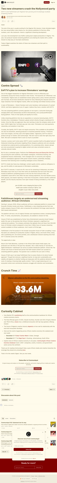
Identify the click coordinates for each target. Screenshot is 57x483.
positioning (18, 315)
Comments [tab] (4, 400)
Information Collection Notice (28, 454)
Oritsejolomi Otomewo (25, 16)
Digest (3, 6)
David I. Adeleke (8, 426)
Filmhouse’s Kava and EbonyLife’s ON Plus (41, 152)
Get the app (34, 478)
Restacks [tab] (11, 400)
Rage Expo (22, 338)
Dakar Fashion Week (22, 335)
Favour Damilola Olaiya (12, 16)
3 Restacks (18, 379)
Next (51, 389)
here (24, 350)
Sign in (53, 2)
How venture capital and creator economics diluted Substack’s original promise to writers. (24, 424)
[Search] (54, 418)
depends (30, 326)
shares (16, 322)
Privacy (32, 476)
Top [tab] (3, 418)
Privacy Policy (40, 454)
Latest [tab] (6, 418)
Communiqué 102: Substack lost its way (13, 422)
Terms (36, 476)
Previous (6, 389)
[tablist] (7, 400)
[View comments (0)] (8, 21)
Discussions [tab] (12, 418)
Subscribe (46, 2)
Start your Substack (25, 478)
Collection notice (41, 476)
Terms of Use (36, 452)
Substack (22, 481)
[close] (43, 432)
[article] (28, 425)
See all (4, 451)
